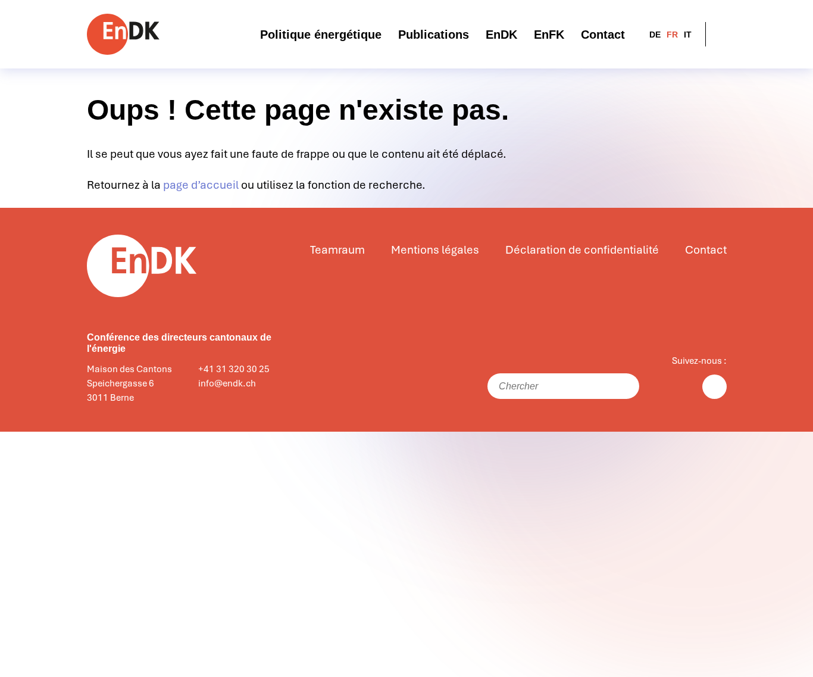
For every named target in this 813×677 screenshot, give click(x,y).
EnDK (501, 34)
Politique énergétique (321, 34)
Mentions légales (435, 250)
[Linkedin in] (714, 387)
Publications (433, 34)
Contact (603, 34)
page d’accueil (201, 185)
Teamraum (337, 250)
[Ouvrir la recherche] (719, 34)
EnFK (549, 34)
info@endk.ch (227, 383)
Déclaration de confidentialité (582, 250)
